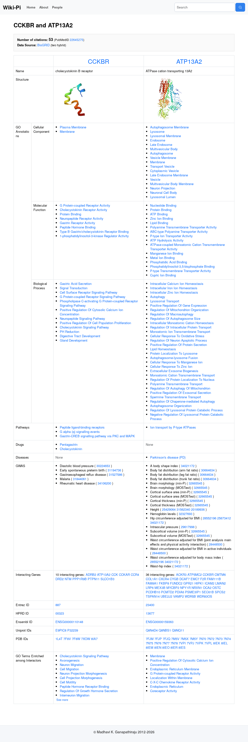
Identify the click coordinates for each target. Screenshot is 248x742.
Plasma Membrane (73, 127)
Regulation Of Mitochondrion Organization (179, 309)
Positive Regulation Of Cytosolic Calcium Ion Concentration (91, 311)
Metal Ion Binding (162, 257)
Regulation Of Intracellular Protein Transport (180, 327)
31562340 (183, 509)
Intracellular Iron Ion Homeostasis (173, 288)
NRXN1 (197, 587)
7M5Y (194, 638)
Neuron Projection (162, 188)
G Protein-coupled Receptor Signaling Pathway (92, 296)
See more (62, 700)
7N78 (174, 643)
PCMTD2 (167, 592)
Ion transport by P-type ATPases (173, 427)
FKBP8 (164, 583)
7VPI (182, 643)
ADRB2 (91, 574)
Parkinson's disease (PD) (168, 457)
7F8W (76, 638)
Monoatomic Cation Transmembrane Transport (182, 375)
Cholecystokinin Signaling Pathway (84, 327)
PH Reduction (69, 331)
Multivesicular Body (164, 149)
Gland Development (73, 340)
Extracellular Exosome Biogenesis (174, 370)
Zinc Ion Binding (161, 218)
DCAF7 (184, 579)
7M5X (184, 638)
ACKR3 (181, 574)
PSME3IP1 (193, 592)
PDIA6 (179, 592)
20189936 (198, 509)
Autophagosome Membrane (169, 127)
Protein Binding (70, 214)
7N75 (149, 643)
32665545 (195, 483)
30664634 (208, 470)
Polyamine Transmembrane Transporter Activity (183, 227)
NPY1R (185, 587)
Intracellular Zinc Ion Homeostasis (174, 292)
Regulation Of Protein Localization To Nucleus (182, 379)
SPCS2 (220, 592)
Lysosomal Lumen (163, 197)
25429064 (169, 509)
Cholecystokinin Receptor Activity (83, 209)
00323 (59, 613)
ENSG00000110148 (69, 621)
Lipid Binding (159, 222)
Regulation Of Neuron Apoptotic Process (178, 340)
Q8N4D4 (152, 630)
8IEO (166, 647)
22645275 (76, 40)
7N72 (210, 638)
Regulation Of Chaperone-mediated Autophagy (182, 401)
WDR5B (190, 596)
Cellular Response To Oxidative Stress (177, 336)
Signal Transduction (73, 288)
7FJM (150, 638)
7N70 (202, 638)
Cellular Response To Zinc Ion (171, 366)
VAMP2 (178, 596)
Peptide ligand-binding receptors (82, 427)
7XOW (85, 638)
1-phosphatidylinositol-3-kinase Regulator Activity (94, 236)
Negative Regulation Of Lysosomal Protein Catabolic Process (187, 416)
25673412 (224, 518)
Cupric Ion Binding (163, 275)
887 (58, 604)
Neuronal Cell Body (163, 192)
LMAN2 (220, 583)
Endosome (157, 140)
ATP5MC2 (194, 574)
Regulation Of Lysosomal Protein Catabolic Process (186, 410)
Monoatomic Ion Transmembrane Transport (180, 331)
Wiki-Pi (12, 7)
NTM (68, 579)
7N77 (166, 643)
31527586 (115, 474)
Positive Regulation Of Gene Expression (178, 305)
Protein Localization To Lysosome (173, 353)
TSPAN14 (153, 596)
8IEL (224, 643)
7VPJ (190, 643)
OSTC (216, 587)
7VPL (208, 643)
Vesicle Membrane (163, 157)
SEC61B (208, 592)
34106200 (104, 483)
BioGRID (43, 45)
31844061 (79, 478)
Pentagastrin (69, 444)
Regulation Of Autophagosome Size (175, 318)
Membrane (67, 131)
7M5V (175, 638)
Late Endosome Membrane (169, 175)
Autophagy (157, 296)
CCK (114, 574)
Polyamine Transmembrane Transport (176, 384)
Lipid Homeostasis (163, 349)
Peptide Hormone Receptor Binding (84, 686)
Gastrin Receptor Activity (77, 222)
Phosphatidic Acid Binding (168, 262)
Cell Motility (68, 682)
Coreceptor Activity (163, 690)
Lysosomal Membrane (165, 135)
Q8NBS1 (165, 630)
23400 (150, 604)
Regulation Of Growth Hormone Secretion (89, 690)
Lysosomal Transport (164, 301)
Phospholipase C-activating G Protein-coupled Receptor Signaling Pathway (99, 303)
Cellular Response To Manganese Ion (176, 362)
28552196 (209, 518)
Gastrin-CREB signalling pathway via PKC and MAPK (97, 436)
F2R (203, 579)
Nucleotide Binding (163, 205)
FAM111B (214, 579)
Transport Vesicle (162, 166)
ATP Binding (159, 214)
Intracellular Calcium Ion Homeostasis (176, 283)
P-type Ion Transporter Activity (171, 236)
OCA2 (207, 587)
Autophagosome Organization (171, 405)
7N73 (219, 638)
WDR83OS (204, 596)
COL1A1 (152, 579)
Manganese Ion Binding (166, 253)
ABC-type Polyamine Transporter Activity (179, 231)
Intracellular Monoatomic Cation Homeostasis (182, 322)
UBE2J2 (166, 596)
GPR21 (188, 583)
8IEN (157, 647)
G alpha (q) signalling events (80, 431)
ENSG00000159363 (159, 621)
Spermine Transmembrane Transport (175, 397)
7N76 (157, 643)
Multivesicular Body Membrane (172, 183)
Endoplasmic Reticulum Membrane (174, 669)
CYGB (174, 579)
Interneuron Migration (74, 695)
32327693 (185, 513)
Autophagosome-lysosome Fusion (174, 357)
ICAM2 (209, 583)
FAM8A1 (152, 583)
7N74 (227, 638)
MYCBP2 (172, 587)
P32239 (72, 630)
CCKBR (98, 61)
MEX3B (160, 587)
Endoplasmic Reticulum (166, 686)
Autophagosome (161, 153)
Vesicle (155, 179)
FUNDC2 (176, 583)
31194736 (114, 470)
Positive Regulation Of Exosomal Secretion (180, 392)
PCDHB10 (153, 592)
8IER (174, 647)
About (43, 7)
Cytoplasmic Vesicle (164, 170)
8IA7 (94, 638)
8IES (182, 647)
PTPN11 (94, 579)
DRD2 (59, 579)
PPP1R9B (79, 579)
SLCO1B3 (107, 579)
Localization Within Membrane (171, 677)
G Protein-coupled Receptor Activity (85, 205)
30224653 (103, 465)
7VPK (199, 643)
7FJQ (166, 638)
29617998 (187, 526)
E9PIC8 (60, 630)
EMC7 (195, 579)
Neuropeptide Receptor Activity (81, 218)
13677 (150, 613)
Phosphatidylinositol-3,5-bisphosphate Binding (182, 266)
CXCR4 (164, 579)
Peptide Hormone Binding (77, 227)
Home (31, 7)
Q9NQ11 (178, 630)
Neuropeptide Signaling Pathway (82, 318)
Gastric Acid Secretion (76, 283)
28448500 (215, 544)
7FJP (158, 638)
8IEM (149, 647)
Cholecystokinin (71, 448)
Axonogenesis (70, 660)
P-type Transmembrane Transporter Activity (180, 270)
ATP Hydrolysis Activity (167, 240)
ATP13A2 (189, 61)
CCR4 (135, 574)
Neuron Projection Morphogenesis (83, 673)
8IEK (216, 643)
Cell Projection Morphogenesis (81, 677)
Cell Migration (69, 669)
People (57, 7)
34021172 (187, 465)
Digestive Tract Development (80, 336)
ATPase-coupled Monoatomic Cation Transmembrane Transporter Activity (187, 246)
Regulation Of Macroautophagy (172, 314)
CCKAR (124, 574)
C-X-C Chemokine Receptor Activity (175, 682)
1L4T (58, 638)
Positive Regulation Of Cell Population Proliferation (95, 322)
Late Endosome (161, 144)
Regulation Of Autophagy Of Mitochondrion (180, 388)
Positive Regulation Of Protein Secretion (178, 344)
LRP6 (150, 587)
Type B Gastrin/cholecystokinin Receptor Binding (94, 231)
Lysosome (157, 131)
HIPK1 (199, 583)
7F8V (67, 638)
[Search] (240, 7)
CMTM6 (220, 574)
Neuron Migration (72, 664)
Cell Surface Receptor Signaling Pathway (88, 292)
